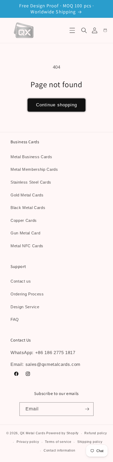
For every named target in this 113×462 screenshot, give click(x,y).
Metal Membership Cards (34, 169)
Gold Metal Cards (27, 195)
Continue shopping (56, 104)
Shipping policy (89, 442)
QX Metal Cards (32, 433)
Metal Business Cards (31, 157)
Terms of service (58, 442)
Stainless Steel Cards (31, 182)
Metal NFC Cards (27, 246)
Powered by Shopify (62, 433)
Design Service (25, 307)
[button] (72, 30)
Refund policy (95, 433)
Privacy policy (28, 442)
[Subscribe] (87, 409)
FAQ (15, 319)
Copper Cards (24, 220)
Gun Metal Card (25, 233)
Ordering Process (27, 294)
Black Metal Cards (28, 207)
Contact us (21, 281)
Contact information (59, 450)
